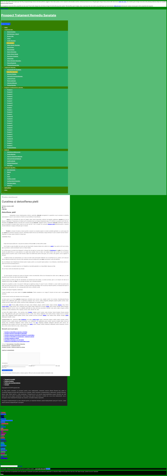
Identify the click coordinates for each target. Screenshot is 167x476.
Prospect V (9, 136)
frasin (47, 306)
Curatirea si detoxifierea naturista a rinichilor (15, 332)
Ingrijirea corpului (11, 178)
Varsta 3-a (9, 185)
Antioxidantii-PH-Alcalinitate (14, 69)
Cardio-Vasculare (11, 40)
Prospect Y (9, 143)
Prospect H (9, 105)
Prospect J (9, 109)
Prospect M (10, 116)
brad (37, 319)
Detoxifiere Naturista (12, 72)
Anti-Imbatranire (11, 170)
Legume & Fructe (11, 78)
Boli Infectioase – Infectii (13, 34)
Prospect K (9, 112)
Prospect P (9, 123)
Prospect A (9, 89)
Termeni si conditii (9, 379)
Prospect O (9, 121)
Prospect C (9, 94)
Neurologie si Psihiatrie (12, 56)
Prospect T (9, 132)
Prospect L (9, 114)
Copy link (19, 466)
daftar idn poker (122, 1)
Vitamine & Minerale (12, 83)
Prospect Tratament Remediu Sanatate (28, 15)
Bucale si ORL (10, 36)
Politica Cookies (9, 381)
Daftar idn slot (117, 6)
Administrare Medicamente (13, 152)
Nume (3, 365)
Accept (48, 469)
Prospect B (9, 92)
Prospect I (9, 107)
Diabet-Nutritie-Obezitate (13, 45)
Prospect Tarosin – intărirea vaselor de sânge (13, 347)
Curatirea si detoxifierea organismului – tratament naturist (19, 336)
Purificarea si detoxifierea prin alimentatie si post (16, 341)
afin (10, 305)
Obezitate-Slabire (11, 183)
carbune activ (51, 224)
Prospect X (9, 141)
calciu (51, 246)
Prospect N (9, 118)
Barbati (9, 172)
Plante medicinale (11, 80)
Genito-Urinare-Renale (12, 54)
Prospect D (9, 96)
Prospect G (9, 103)
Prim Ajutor (10, 165)
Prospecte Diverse (11, 147)
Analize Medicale (11, 154)
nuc (37, 322)
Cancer (9, 38)
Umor (5, 190)
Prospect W (10, 138)
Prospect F (9, 101)
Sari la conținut (4, 8)
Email (30, 365)
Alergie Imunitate (11, 31)
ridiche (44, 315)
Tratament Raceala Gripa (13, 65)
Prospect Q (9, 125)
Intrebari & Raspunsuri (12, 163)
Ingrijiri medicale (11, 161)
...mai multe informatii (39, 469)
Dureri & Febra (10, 47)
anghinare (23, 319)
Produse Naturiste (11, 85)
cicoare (60, 305)
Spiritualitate (7, 187)
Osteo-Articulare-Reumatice (14, 60)
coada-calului (5, 306)
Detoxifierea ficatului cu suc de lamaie (14, 339)
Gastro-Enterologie (11, 52)
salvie (66, 315)
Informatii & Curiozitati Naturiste (15, 76)
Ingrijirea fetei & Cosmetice (13, 181)
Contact (6, 384)
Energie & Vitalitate (11, 74)
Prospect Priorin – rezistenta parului (11, 345)
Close (2, 474)
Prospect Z (9, 145)
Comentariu (5, 363)
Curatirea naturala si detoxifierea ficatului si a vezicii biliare (19, 335)
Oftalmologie (10, 58)
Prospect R (9, 127)
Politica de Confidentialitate (12, 383)
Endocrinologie (10, 49)
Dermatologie (10, 43)
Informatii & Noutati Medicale (14, 158)
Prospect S (9, 129)
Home (6, 27)
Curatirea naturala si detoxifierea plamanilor (15, 333)
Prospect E (9, 98)
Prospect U (9, 134)
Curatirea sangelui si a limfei (11, 338)
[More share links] (7, 209)
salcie (31, 324)
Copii (8, 174)
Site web (58, 365)
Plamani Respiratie (11, 63)
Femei (8, 176)
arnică (34, 319)
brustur (30, 312)
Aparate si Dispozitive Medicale (14, 156)
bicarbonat (53, 250)
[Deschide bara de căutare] (2, 21)
